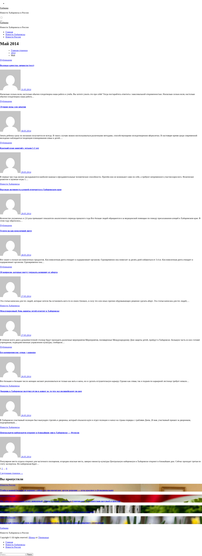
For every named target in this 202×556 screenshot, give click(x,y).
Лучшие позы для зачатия (13, 107)
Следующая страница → (11, 473)
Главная (9, 32)
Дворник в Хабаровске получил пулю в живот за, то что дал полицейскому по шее (41, 391)
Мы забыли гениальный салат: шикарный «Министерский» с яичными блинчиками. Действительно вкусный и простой (60, 501)
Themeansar (43, 537)
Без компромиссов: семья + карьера (18, 352)
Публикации (6, 60)
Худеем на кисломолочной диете (16, 231)
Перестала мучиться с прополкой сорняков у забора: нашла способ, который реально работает (47, 512)
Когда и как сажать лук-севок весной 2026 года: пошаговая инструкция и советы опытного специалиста (52, 523)
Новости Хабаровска (15, 34)
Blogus (32, 537)
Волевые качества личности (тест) (17, 65)
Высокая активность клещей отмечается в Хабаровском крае (31, 189)
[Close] (1, 552)
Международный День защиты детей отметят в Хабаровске (29, 311)
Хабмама (4, 8)
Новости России (13, 37)
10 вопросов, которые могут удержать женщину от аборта (29, 272)
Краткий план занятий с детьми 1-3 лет (19, 148)
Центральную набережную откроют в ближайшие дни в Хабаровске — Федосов (39, 432)
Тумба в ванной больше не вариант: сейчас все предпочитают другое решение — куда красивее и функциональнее (57, 490)
